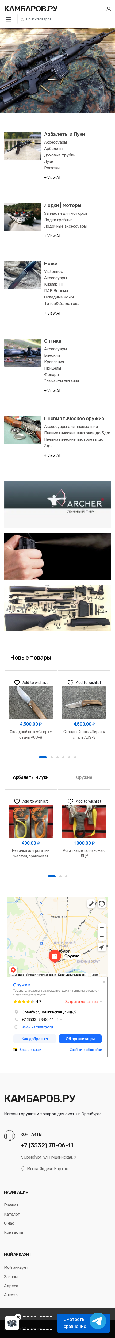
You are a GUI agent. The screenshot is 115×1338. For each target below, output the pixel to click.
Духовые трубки (59, 155)
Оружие (84, 777)
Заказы (11, 1276)
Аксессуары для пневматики (71, 426)
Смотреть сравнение (75, 1323)
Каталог (12, 1214)
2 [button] (52, 757)
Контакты (13, 1232)
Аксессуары (55, 142)
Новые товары (30, 657)
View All (53, 177)
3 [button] (57, 757)
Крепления (54, 361)
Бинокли (52, 355)
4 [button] (63, 757)
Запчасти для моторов (65, 213)
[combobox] (64, 19)
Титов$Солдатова (61, 303)
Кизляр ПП (54, 284)
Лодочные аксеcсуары (65, 226)
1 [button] (43, 757)
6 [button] (75, 757)
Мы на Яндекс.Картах (47, 1168)
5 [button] (69, 757)
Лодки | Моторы (62, 205)
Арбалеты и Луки (64, 134)
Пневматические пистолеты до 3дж (73, 442)
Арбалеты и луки (31, 777)
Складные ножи (59, 297)
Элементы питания (61, 381)
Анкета (11, 1295)
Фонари (51, 374)
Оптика (53, 341)
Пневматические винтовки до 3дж (77, 433)
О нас (9, 1223)
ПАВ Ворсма (56, 290)
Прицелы (52, 368)
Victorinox (53, 271)
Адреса (11, 1285)
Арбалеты (53, 148)
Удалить (18, 1317)
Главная (11, 1205)
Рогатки (52, 168)
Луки (48, 161)
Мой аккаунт (16, 1267)
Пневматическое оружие (74, 418)
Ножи (50, 264)
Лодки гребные (58, 219)
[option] (31, 707)
